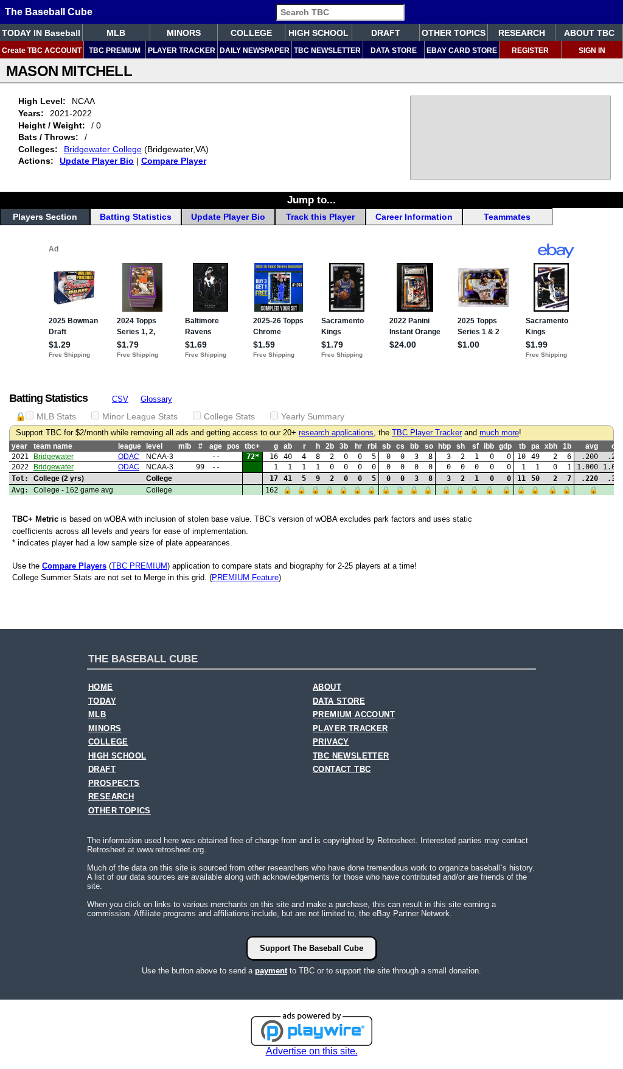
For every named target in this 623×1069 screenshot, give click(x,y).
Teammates (507, 217)
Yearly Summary (312, 416)
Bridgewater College (103, 149)
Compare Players (74, 565)
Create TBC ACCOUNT (42, 50)
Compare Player (173, 161)
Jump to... (311, 199)
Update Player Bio (97, 161)
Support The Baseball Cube (311, 948)
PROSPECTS (114, 783)
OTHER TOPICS (454, 33)
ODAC (128, 456)
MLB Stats (56, 416)
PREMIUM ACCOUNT (354, 714)
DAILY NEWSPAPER (255, 50)
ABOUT (327, 687)
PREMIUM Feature (245, 577)
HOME (100, 687)
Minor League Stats (140, 416)
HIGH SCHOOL (318, 33)
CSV (120, 399)
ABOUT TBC (589, 33)
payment (271, 970)
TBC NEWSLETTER (327, 50)
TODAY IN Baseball (41, 33)
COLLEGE (251, 33)
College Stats (229, 416)
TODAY (102, 701)
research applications (336, 433)
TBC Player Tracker (427, 433)
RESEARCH (521, 33)
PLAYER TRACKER (181, 50)
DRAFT (385, 33)
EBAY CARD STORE (461, 50)
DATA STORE (394, 50)
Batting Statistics (136, 217)
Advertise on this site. (312, 1051)
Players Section (45, 217)
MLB (115, 33)
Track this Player (320, 217)
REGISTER (530, 50)
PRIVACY (331, 742)
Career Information (414, 217)
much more (499, 433)
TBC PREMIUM (115, 50)
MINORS (184, 33)
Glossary (156, 399)
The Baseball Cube (48, 12)
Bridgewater (53, 456)
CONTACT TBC (342, 769)
